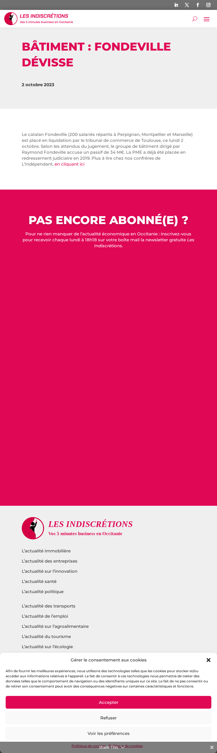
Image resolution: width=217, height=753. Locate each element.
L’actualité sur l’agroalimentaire (55, 626)
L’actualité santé (39, 581)
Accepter (108, 702)
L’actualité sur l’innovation (49, 571)
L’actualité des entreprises (49, 561)
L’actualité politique (43, 591)
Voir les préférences (109, 733)
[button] (208, 660)
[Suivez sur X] (187, 5)
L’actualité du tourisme (46, 636)
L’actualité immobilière (47, 551)
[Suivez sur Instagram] (208, 5)
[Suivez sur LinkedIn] (176, 5)
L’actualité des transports (48, 606)
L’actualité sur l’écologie (47, 646)
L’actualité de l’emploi (45, 616)
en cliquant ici (70, 164)
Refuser (108, 718)
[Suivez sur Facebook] (198, 5)
